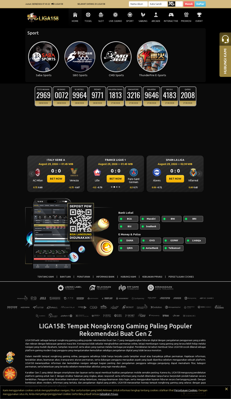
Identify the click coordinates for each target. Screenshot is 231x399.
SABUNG (143, 21)
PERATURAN (83, 277)
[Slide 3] (116, 186)
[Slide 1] (111, 186)
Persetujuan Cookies (185, 390)
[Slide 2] (114, 186)
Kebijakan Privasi (109, 394)
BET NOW (56, 178)
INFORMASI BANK (105, 277)
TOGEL (88, 21)
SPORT (130, 21)
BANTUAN (65, 277)
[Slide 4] (119, 186)
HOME (75, 21)
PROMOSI (186, 21)
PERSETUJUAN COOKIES (181, 277)
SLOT (101, 21)
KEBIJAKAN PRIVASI (152, 277)
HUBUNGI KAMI (128, 277)
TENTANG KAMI (45, 277)
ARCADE (156, 21)
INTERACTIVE (171, 21)
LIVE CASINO (115, 21)
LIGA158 (29, 340)
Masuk (189, 4)
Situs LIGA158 (175, 347)
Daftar (200, 4)
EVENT (199, 21)
